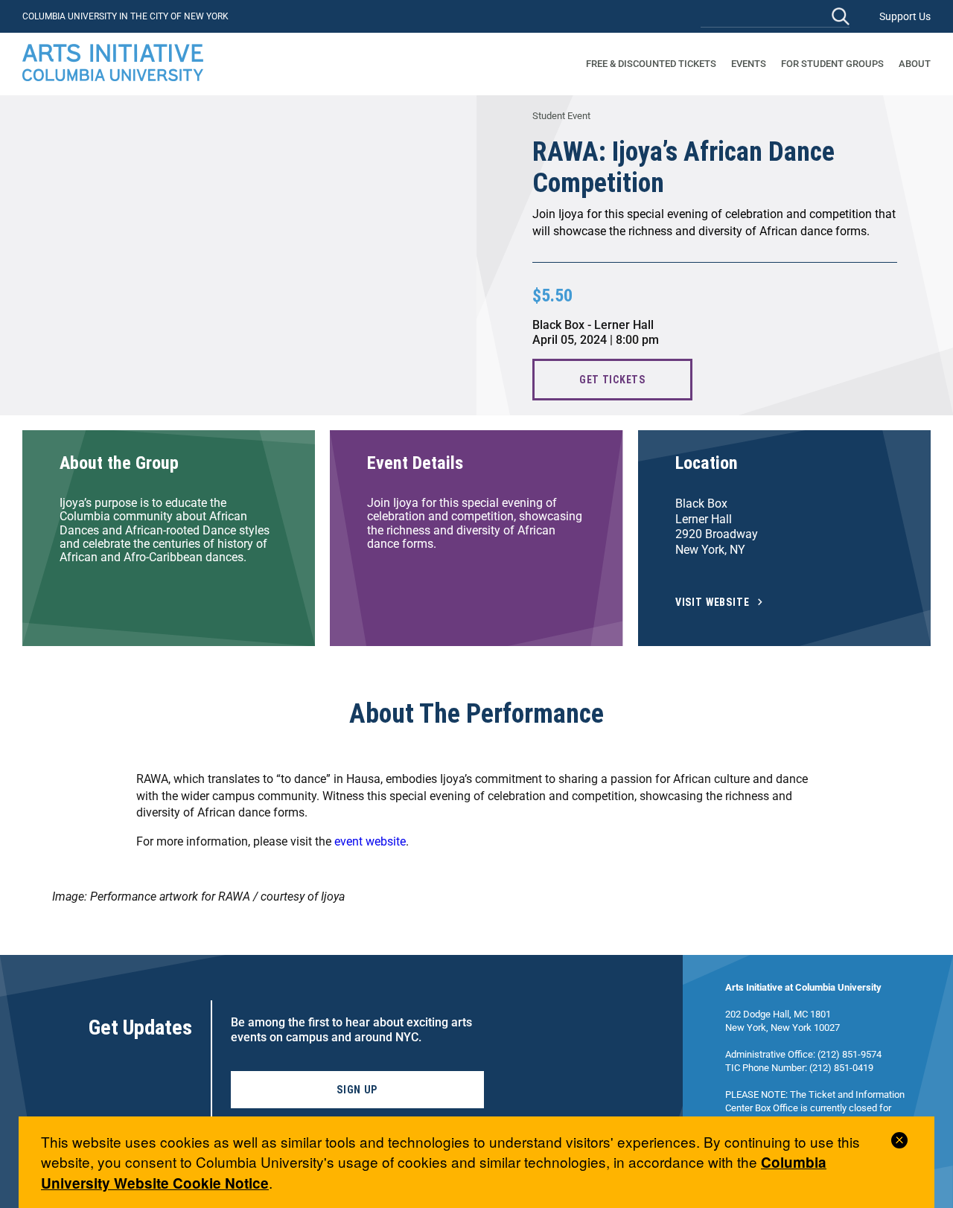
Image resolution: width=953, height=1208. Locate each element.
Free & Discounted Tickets (651, 63)
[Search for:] (775, 16)
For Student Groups (832, 63)
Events (748, 63)
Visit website (712, 602)
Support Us (905, 16)
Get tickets (612, 380)
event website (370, 841)
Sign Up (357, 1090)
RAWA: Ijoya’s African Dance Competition (683, 167)
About (915, 63)
